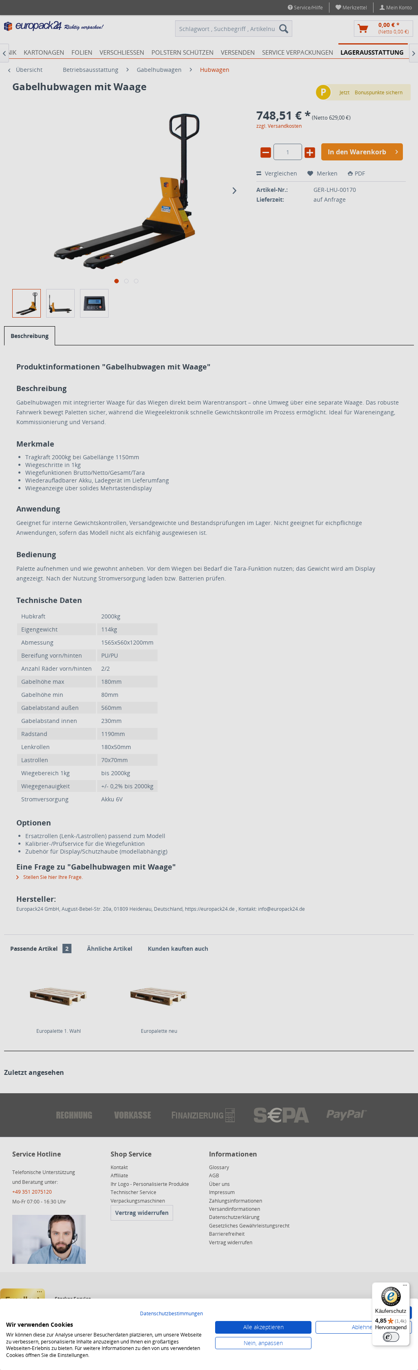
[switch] (391, 1337)
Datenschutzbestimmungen (171, 1313)
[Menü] (405, 1287)
